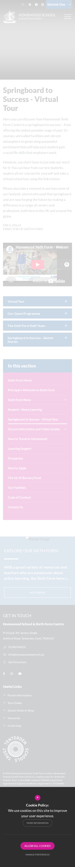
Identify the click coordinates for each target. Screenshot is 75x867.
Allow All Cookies (37, 845)
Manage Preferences (37, 854)
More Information (37, 823)
